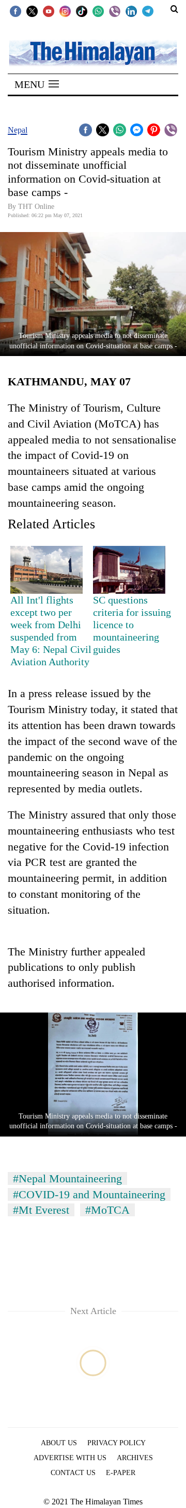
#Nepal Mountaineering (67, 1178)
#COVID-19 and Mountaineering (89, 1194)
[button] (37, 84)
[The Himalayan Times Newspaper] (93, 52)
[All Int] (46, 570)
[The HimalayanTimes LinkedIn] (131, 11)
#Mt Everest (41, 1209)
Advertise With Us (70, 1458)
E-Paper (120, 1473)
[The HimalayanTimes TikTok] (81, 11)
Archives (135, 1458)
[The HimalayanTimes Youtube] (48, 11)
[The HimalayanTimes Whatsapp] (98, 11)
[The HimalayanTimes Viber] (114, 11)
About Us (59, 1443)
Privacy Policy (116, 1443)
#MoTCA (107, 1209)
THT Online (36, 206)
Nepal (17, 130)
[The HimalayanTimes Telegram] (147, 11)
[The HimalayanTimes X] (32, 11)
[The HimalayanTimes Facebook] (15, 11)
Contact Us (73, 1473)
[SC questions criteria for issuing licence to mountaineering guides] (129, 570)
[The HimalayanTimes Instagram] (65, 11)
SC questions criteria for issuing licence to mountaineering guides (132, 624)
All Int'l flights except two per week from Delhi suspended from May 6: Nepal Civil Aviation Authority (50, 630)
